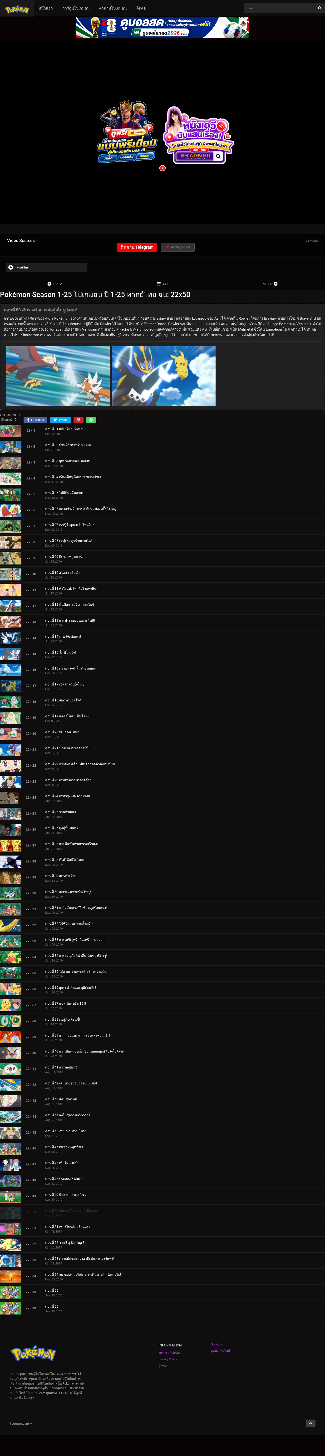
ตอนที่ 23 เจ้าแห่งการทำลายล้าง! (68, 780)
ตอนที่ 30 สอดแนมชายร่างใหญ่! (68, 891)
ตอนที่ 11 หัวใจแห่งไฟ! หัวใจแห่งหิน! (71, 588)
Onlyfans (217, 1344)
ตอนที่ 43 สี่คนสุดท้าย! (61, 1099)
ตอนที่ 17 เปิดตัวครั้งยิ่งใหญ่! (65, 684)
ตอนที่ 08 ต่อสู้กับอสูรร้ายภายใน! (68, 540)
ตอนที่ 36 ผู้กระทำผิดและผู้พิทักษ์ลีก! (70, 987)
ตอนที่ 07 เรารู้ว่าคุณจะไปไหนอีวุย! (70, 524)
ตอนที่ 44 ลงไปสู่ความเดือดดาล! (68, 1115)
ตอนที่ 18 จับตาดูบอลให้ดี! (63, 700)
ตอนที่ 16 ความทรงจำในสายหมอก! (70, 668)
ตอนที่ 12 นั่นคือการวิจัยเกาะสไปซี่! (70, 604)
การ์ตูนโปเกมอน (76, 8)
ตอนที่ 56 (51, 1306)
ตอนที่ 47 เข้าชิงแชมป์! (61, 1163)
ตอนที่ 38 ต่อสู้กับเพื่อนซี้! (62, 1019)
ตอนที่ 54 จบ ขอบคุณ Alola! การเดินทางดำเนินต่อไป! (83, 1274)
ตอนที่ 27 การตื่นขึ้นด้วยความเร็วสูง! (71, 844)
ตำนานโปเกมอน (113, 8)
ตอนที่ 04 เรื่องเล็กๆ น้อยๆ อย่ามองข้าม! (73, 477)
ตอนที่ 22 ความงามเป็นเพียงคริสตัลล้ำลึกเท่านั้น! (80, 764)
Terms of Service (169, 1353)
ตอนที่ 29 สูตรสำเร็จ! (60, 875)
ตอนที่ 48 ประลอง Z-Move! (64, 1179)
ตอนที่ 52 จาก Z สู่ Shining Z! (65, 1242)
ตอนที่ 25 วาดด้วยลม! (60, 812)
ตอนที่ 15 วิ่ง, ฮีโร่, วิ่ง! (60, 652)
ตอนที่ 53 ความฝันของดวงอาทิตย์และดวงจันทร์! (79, 1258)
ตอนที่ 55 (51, 1290)
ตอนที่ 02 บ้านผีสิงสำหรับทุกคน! (68, 445)
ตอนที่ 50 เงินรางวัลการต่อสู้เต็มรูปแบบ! (74, 1211)
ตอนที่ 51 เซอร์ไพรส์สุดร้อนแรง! (68, 1227)
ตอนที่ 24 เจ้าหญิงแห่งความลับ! (67, 796)
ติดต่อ (141, 8)
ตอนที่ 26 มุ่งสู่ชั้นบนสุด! (62, 828)
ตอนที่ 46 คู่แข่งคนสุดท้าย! (64, 1147)
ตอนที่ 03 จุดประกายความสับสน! (69, 461)
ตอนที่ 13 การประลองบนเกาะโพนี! (70, 620)
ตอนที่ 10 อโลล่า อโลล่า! (63, 572)
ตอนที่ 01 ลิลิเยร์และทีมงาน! (65, 429)
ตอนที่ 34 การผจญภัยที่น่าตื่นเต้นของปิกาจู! (76, 955)
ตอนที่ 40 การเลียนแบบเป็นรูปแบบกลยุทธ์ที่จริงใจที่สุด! (84, 1051)
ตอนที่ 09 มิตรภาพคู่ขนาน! (64, 556)
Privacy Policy (167, 1359)
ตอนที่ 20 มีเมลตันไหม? (62, 732)
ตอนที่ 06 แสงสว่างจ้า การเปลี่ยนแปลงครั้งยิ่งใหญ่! (81, 508)
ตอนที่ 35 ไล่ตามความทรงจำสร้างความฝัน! (76, 971)
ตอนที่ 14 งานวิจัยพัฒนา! (63, 636)
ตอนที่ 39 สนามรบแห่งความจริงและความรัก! (77, 1035)
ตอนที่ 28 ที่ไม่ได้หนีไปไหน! (64, 860)
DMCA (162, 1365)
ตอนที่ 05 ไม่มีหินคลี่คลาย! (64, 492)
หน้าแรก (46, 8)
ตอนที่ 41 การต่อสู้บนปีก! (62, 1067)
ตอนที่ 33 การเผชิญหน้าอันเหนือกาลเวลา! (75, 939)
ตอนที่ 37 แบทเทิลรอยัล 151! (65, 1003)
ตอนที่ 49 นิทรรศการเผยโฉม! (66, 1195)
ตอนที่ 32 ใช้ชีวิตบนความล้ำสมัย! (69, 923)
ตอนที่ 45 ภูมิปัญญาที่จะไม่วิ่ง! (66, 1131)
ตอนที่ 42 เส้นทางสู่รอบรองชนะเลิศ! (71, 1083)
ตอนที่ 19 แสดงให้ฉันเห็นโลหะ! (67, 716)
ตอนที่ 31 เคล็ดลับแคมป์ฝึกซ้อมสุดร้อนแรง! (76, 907)
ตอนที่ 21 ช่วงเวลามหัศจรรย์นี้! (67, 748)
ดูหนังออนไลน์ (220, 1351)
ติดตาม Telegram (137, 247)
